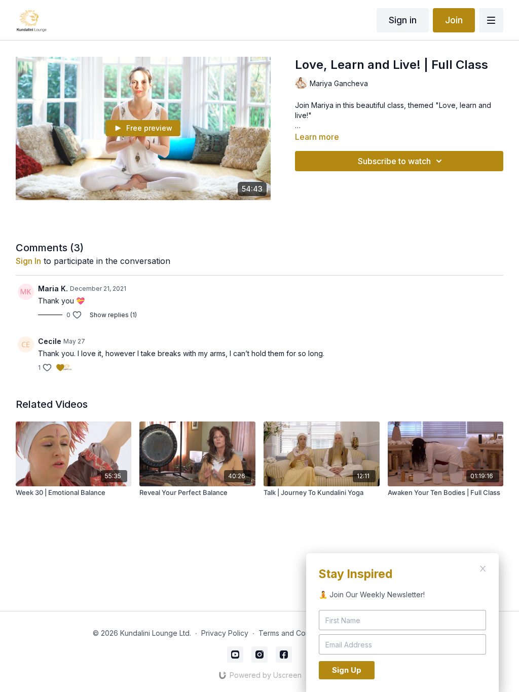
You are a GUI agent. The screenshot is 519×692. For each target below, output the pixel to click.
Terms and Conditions (294, 633)
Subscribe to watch (394, 161)
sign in (28, 261)
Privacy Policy (224, 633)
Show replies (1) (113, 315)
